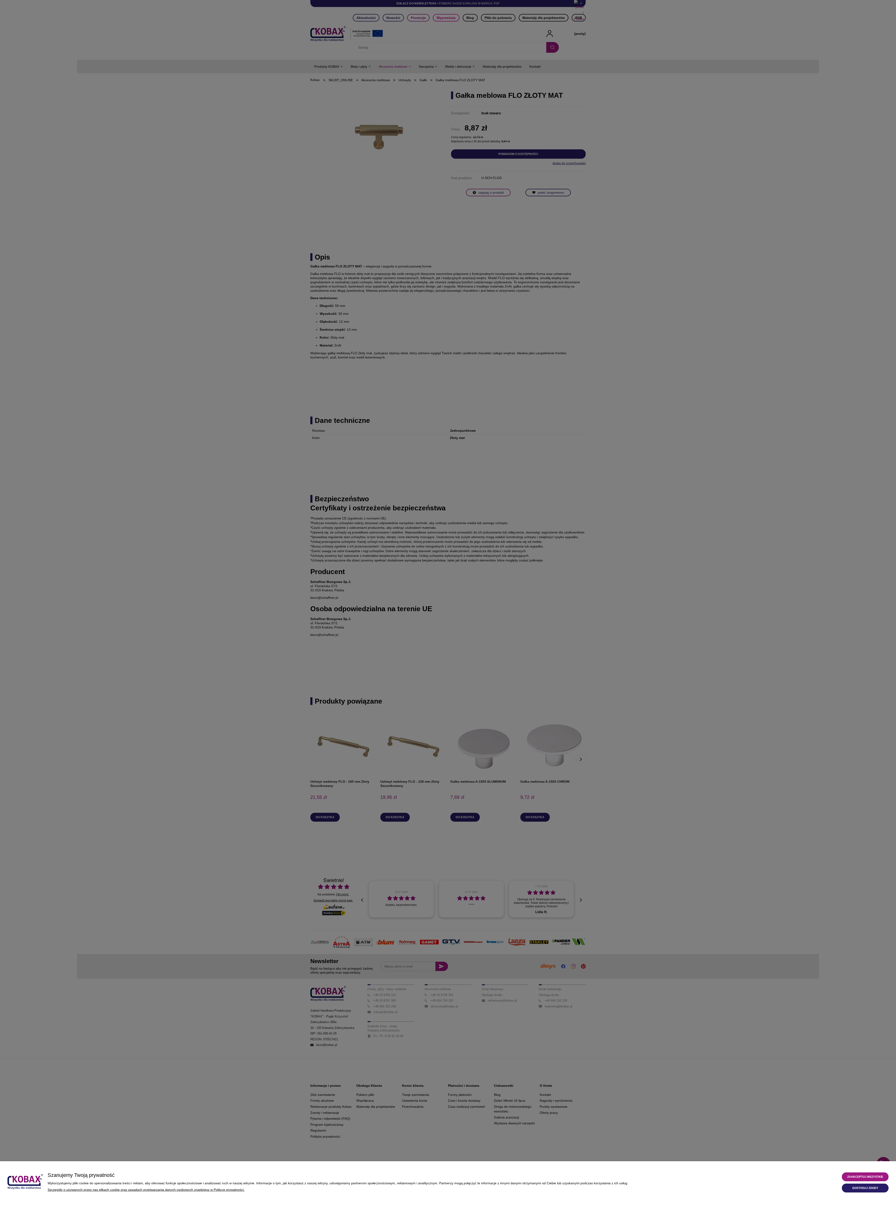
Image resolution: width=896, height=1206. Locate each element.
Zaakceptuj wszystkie (865, 1176)
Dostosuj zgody (865, 1188)
